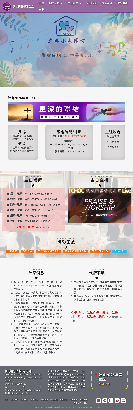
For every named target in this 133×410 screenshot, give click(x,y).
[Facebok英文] (110, 400)
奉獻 (85, 403)
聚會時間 (44, 399)
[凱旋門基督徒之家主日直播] (99, 205)
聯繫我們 (77, 403)
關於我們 (14, 399)
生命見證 (73, 399)
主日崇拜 (34, 399)
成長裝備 (83, 399)
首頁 (6, 399)
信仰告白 (24, 399)
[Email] (123, 400)
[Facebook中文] (98, 400)
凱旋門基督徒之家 (23, 6)
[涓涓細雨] (117, 400)
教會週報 (54, 399)
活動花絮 (63, 399)
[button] (61, 3)
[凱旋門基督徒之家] (104, 400)
